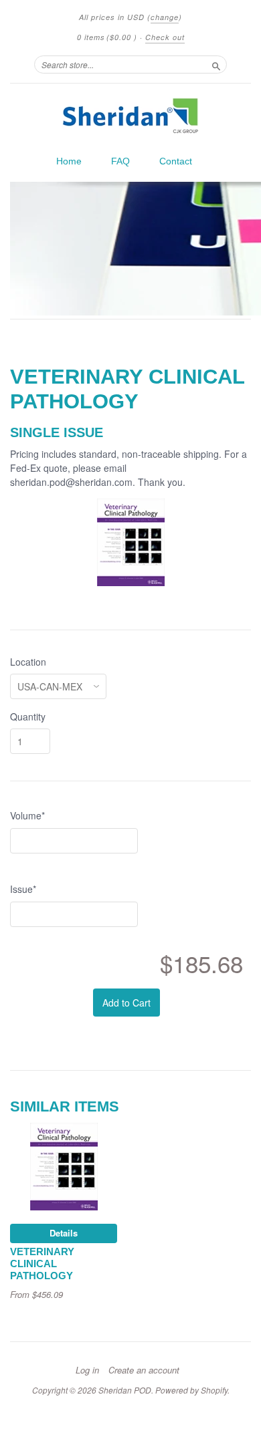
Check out (165, 37)
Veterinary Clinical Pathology (42, 1263)
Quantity (28, 716)
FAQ (120, 161)
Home (69, 161)
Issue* (23, 889)
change (165, 17)
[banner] (130, 115)
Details (64, 1232)
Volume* (27, 815)
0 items (107, 37)
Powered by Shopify (191, 1390)
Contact (175, 161)
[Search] (216, 64)
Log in (87, 1370)
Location (28, 662)
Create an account (143, 1370)
